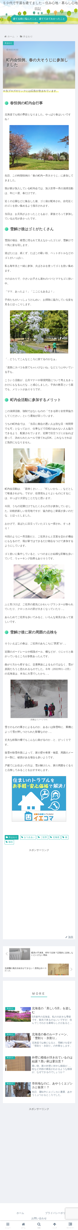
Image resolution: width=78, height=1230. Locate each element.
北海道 (56, 837)
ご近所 (43, 837)
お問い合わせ (39, 1218)
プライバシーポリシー (58, 1213)
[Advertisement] (39, 891)
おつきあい (29, 837)
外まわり (13, 837)
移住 (11, 842)
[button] (70, 716)
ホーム (20, 1213)
